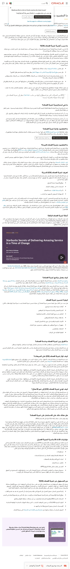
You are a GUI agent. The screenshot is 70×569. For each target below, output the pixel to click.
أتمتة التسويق (30, 290)
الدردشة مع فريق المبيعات (54, 565)
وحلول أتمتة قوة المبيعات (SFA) (46, 292)
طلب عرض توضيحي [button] (62, 31)
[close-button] (27, 566)
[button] (67, 3)
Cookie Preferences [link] (37, 555)
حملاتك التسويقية (52, 68)
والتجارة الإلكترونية (21, 290)
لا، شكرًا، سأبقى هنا (27, 17)
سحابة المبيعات (58, 283)
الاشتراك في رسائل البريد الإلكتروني (60, 558)
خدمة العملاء (53, 25)
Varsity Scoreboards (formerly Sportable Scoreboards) (22, 267)
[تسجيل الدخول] (7, 3)
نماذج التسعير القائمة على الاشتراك (33, 510)
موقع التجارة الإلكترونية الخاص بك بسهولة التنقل (45, 72)
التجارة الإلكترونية (6, 359)
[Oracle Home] (57, 3)
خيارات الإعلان (28, 555)
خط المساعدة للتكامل (45, 558)
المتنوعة (50, 361)
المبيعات (65, 25)
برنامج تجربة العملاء (62, 281)
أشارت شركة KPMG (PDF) (60, 427)
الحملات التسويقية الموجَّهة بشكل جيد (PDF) (30, 150)
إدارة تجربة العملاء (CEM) (52, 132)
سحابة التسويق (12, 281)
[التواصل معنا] (3, 3)
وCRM (61, 292)
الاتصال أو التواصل (34, 565)
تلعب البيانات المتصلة (62, 162)
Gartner (27, 95)
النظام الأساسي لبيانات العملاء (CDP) (20, 292)
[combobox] (31, 3)
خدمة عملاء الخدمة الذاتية (42, 152)
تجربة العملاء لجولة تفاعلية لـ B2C (43, 138)
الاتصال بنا (37, 558)
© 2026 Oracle (64, 555)
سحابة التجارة (49, 283)
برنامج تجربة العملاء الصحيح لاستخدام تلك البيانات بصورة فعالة (24, 288)
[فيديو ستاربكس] (35, 245)
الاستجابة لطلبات (56, 190)
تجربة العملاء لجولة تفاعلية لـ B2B (60, 138)
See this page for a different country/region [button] (39, 21)
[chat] (65, 565)
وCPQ (57, 292)
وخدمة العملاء (11, 290)
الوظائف (21, 555)
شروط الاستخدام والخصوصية (50, 555)
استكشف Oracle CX (50, 31)
